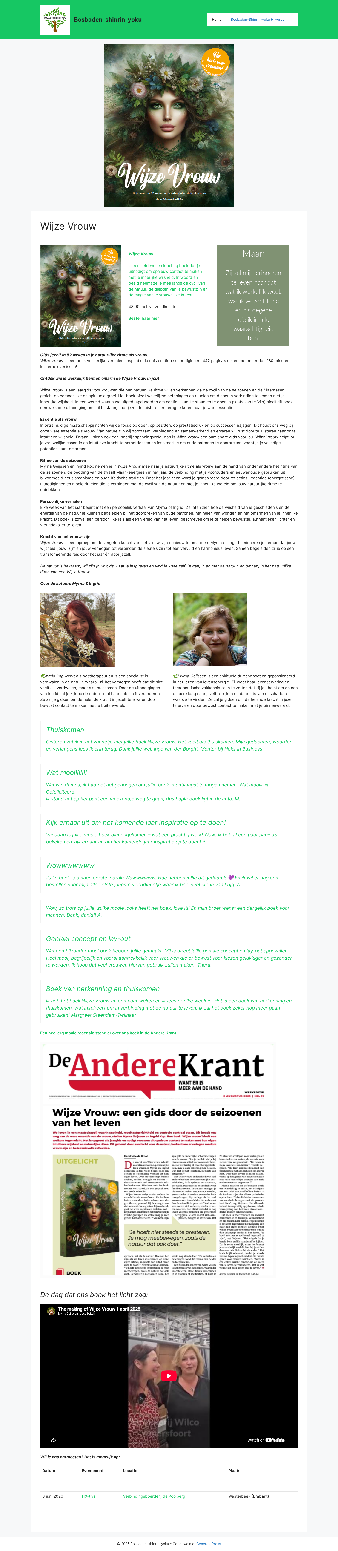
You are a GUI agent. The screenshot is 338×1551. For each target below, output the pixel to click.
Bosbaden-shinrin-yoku (108, 19)
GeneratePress (208, 1544)
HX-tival (89, 1496)
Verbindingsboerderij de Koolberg (154, 1496)
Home (217, 19)
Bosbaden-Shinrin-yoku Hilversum (259, 19)
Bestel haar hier (144, 318)
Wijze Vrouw (96, 1001)
